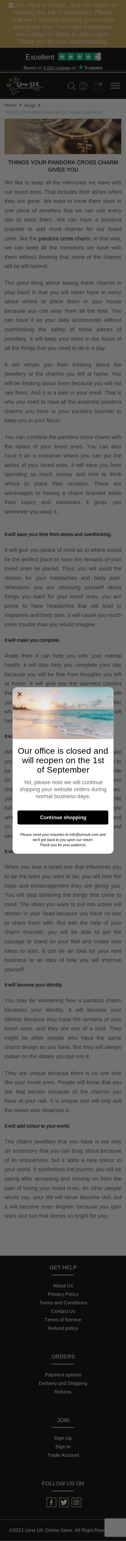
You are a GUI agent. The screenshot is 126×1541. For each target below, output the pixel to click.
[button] (19, 694)
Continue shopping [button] (63, 817)
